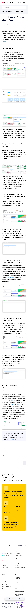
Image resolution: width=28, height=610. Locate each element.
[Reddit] (3, 604)
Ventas (16, 565)
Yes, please (20, 602)
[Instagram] (17, 604)
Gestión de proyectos (19, 560)
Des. (4, 557)
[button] (24, 2)
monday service (7, 560)
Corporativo (17, 580)
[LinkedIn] (6, 604)
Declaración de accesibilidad (7, 607)
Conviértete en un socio (7, 594)
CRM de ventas (6, 555)
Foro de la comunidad (12, 507)
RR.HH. (16, 574)
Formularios (5, 581)
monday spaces (18, 555)
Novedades (17, 553)
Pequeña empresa (19, 582)
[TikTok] (20, 604)
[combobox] (14, 7)
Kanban (4, 574)
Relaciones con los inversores (6, 591)
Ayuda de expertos (10, 522)
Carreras (4, 588)
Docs (3, 576)
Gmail (13, 404)
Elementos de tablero (20, 11)
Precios (16, 588)
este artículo (14, 439)
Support (4, 11)
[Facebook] (9, 604)
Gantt (3, 572)
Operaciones (17, 569)
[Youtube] (12, 604)
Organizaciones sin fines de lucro (20, 585)
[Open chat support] (22, 606)
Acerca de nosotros (6, 586)
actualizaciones (9, 277)
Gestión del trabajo (7, 553)
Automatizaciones (6, 569)
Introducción (10, 11)
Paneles (4, 565)
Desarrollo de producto (20, 567)
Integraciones (5, 567)
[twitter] (15, 604)
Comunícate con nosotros (19, 595)
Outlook (18, 404)
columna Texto (9, 400)
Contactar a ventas (19, 591)
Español (22, 545)
